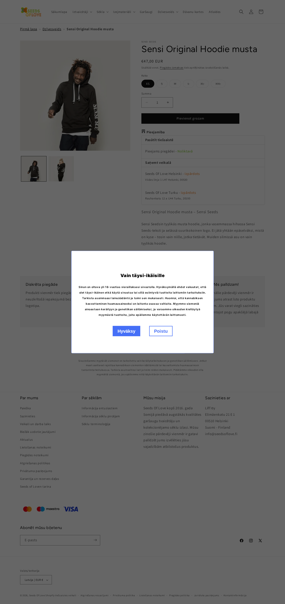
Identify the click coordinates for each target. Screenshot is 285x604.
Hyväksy (126, 331)
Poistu (161, 331)
